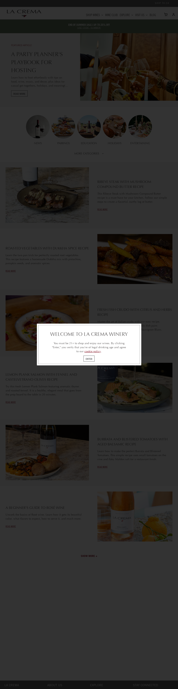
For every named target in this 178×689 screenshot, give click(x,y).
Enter (89, 358)
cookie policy (92, 351)
